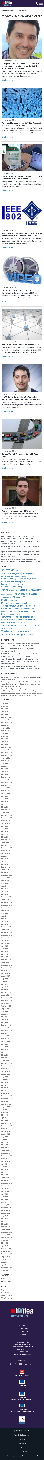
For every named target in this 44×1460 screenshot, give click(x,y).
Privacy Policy (22, 1439)
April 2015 (4, 1052)
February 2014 (6, 1090)
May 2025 (4, 739)
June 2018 (4, 949)
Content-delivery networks (27, 579)
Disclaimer (22, 1443)
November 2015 (6, 1033)
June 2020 (4, 886)
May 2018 (4, 951)
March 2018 (5, 957)
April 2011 (4, 1172)
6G (17, 570)
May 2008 (4, 1243)
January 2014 (5, 1093)
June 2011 (4, 1167)
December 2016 (6, 998)
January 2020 (5, 900)
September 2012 (6, 1131)
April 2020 (4, 891)
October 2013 (5, 1101)
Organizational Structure (23, 1347)
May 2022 (4, 831)
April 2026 (4, 711)
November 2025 (6, 725)
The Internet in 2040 (8, 679)
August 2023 (5, 793)
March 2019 (5, 924)
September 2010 (6, 1188)
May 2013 (4, 1115)
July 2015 (4, 1044)
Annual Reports (23, 1349)
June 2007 (4, 1262)
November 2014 (6, 1066)
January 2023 (5, 812)
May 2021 (4, 859)
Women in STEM (29, 635)
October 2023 (5, 788)
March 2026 (5, 714)
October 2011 (5, 1158)
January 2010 (5, 1205)
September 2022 (6, 823)
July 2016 (4, 1011)
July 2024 (4, 763)
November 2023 (6, 785)
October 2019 (5, 908)
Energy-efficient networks (12, 584)
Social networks (8, 626)
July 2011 (4, 1164)
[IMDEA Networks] (8, 3)
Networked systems (27, 611)
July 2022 (4, 826)
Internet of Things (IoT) (13, 597)
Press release (6, 1281)
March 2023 (5, 807)
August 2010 (5, 1191)
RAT (22, 1447)
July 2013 (4, 1109)
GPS (24, 587)
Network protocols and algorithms (18, 617)
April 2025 (4, 741)
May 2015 (4, 1049)
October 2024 (5, 758)
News (3, 1279)
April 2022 (4, 834)
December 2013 (6, 1096)
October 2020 (5, 878)
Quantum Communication (26, 623)
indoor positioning (6, 594)
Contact (24, 1325)
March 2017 (5, 989)
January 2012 (5, 1150)
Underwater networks (32, 626)
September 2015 (6, 1039)
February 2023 (6, 810)
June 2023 (4, 799)
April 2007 (4, 1265)
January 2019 (5, 930)
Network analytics (27, 609)
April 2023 (4, 804)
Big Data (30, 573)
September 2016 (6, 1006)
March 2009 (5, 1224)
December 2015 (6, 1030)
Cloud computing (8, 579)
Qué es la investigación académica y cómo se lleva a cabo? (21, 689)
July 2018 (4, 946)
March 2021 (5, 864)
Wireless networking (12, 634)
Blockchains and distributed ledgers (14, 576)
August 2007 (5, 1257)
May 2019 (4, 919)
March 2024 (5, 774)
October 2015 (5, 1036)
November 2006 (6, 1267)
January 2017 (5, 995)
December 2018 (6, 932)
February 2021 (6, 867)
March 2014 (5, 1088)
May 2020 (4, 889)
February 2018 (6, 959)
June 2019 (4, 916)
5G (3, 570)
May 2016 (4, 1017)
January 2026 (5, 720)
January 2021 (5, 870)
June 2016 (4, 1014)
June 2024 (4, 766)
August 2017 (5, 976)
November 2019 (6, 905)
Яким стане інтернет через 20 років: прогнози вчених (20, 677)
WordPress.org (6, 1298)
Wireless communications (15, 631)
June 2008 (4, 1240)
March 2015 (5, 1055)
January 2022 (5, 842)
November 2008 (6, 1232)
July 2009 (4, 1216)
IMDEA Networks (30, 590)
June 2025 (4, 736)
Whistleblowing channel (23, 1354)
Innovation (20, 593)
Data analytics (18, 581)
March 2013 (5, 1120)
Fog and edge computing (11, 587)
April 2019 (4, 921)
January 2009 (5, 1229)
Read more (7, 80)
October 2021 (5, 850)
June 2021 (4, 856)
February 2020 (6, 897)
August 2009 (5, 1213)
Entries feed (5, 1292)
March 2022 (5, 837)
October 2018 (5, 938)
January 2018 (5, 962)
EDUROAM (24, 1331)
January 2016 (5, 1028)
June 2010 (4, 1197)
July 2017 (4, 979)
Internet (33, 593)
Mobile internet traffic (10, 609)
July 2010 (4, 1194)
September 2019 (6, 910)
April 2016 (4, 1019)
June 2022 (4, 829)
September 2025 (6, 731)
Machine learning (9, 600)
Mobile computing (10, 606)
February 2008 (6, 1248)
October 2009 (5, 1210)
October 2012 (5, 1128)
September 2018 (6, 940)
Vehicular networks (7, 628)
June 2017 (4, 981)
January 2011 (5, 1177)
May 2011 (4, 1169)
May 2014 (4, 1082)
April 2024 (4, 771)
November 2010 (6, 1183)
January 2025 (5, 750)
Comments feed (6, 1295)
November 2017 (6, 968)
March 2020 (5, 894)
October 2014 (5, 1068)
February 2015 (6, 1058)
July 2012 (4, 1137)
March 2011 (5, 1175)
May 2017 (4, 984)
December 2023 (6, 782)
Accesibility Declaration (22, 1435)
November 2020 (6, 875)
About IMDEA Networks (23, 1344)
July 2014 (4, 1077)
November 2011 (6, 1156)
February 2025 (6, 747)
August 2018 (5, 943)
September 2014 (6, 1071)
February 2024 (6, 777)
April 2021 (4, 861)
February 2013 (6, 1123)
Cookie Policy (22, 1451)
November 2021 (6, 848)
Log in (3, 1290)
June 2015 (4, 1047)
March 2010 (5, 1199)
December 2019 (6, 902)
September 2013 (6, 1104)
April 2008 (4, 1246)
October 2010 (5, 1186)
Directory (24, 1328)
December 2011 (6, 1153)
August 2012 (5, 1134)
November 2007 (6, 1254)
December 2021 (6, 845)
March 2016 (5, 1022)
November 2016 (6, 1000)
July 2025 (4, 733)
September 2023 (6, 791)
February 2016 (6, 1025)
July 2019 (4, 913)
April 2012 (4, 1142)
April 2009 (4, 1221)
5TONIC (10, 570)
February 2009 (6, 1227)
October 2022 (5, 820)
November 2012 (6, 1126)
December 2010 (6, 1180)
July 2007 (4, 1259)
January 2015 (5, 1060)
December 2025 (6, 722)
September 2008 (6, 1237)
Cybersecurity (5, 581)
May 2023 (4, 801)
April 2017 (4, 987)
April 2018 (4, 954)
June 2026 (4, 706)
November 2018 (6, 935)
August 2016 (5, 1009)
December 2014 (6, 1063)
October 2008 (5, 1235)
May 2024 (4, 769)
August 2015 (5, 1041)
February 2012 (6, 1148)
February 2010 (6, 1202)
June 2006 (4, 1270)
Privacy (13, 622)
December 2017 (6, 965)
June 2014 (4, 1079)
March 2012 (5, 1145)
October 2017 (5, 970)
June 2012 (4, 1139)
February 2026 (6, 717)
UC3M (21, 625)
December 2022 (6, 815)
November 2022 (6, 818)
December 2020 (6, 872)
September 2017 (6, 973)
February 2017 (6, 992)
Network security (8, 620)
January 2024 (5, 780)
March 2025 (5, 744)
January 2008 (5, 1251)
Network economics (8, 611)
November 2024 (6, 755)
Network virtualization (26, 620)
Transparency (23, 1352)
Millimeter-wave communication (15, 603)
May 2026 (4, 709)
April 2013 (4, 1118)
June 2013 (4, 1112)
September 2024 (6, 761)
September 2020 (6, 880)
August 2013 (5, 1107)
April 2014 (4, 1085)
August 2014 (5, 1074)
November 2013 (6, 1098)
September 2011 (6, 1161)
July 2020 (4, 883)
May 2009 (4, 1218)
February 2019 (6, 927)
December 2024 (6, 752)
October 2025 (5, 728)
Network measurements (10, 614)
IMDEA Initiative (9, 590)
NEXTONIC (4, 623)
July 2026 (4, 703)
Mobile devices (27, 606)
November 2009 (6, 1207)
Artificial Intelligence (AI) (13, 573)
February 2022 (6, 840)
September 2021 (6, 853)
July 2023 (4, 796)
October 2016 (5, 1003)
